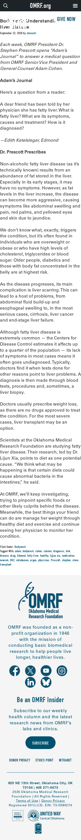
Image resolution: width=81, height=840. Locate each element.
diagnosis (58, 551)
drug (12, 556)
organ (33, 560)
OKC (12, 560)
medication (68, 556)
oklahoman (22, 560)
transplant (5, 564)
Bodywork (20, 547)
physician (43, 560)
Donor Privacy (19, 761)
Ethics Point (45, 761)
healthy (44, 556)
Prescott (55, 560)
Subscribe (40, 744)
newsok (4, 560)
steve (75, 560)
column (48, 551)
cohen (38, 551)
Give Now (66, 20)
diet (68, 551)
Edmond (21, 556)
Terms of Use (27, 801)
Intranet (65, 761)
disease (4, 556)
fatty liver (32, 556)
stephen (66, 560)
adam (18, 551)
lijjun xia (55, 556)
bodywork (28, 551)
